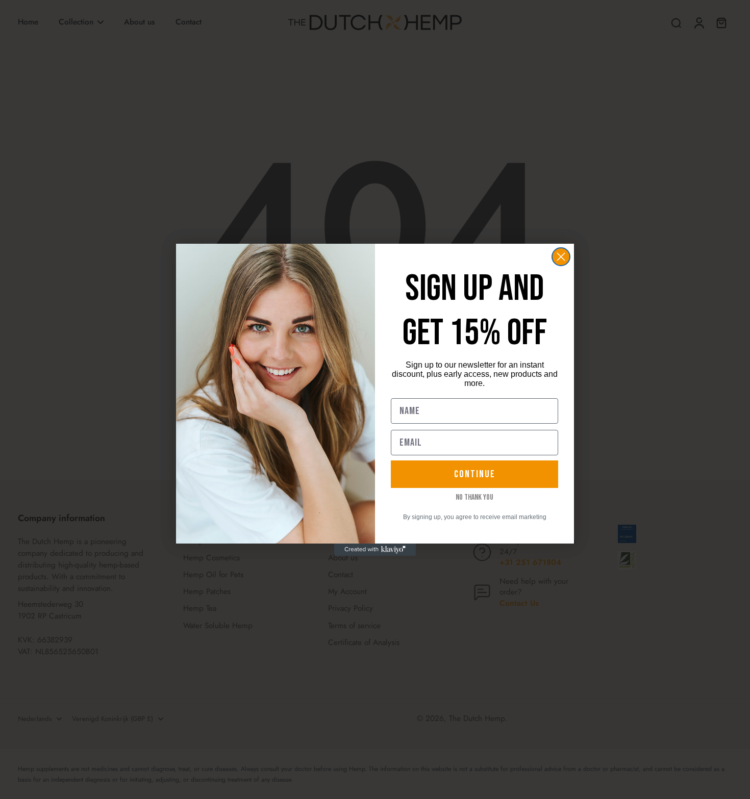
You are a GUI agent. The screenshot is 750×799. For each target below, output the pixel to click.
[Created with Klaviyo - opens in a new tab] (375, 550)
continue (474, 474)
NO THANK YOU (474, 497)
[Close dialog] (561, 257)
